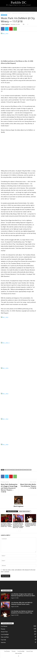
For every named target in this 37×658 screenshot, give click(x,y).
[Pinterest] (11, 29)
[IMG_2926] (18, 379)
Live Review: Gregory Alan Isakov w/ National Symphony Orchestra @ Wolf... (23, 594)
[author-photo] (18, 500)
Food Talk (3, 639)
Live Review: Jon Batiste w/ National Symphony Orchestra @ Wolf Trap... (22, 612)
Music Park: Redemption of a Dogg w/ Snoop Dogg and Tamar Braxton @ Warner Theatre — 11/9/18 (9, 488)
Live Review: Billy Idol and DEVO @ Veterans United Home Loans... (21, 603)
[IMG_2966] (18, 455)
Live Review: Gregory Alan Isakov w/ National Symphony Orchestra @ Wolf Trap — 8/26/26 (6, 525)
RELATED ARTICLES (12, 511)
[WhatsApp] (15, 29)
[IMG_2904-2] (18, 353)
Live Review (7, 13)
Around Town (4, 631)
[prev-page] (17, 530)
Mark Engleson (6, 24)
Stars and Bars (5, 637)
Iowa (23, 469)
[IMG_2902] (18, 328)
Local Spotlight (5, 634)
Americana (7, 469)
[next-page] (20, 530)
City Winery (14, 469)
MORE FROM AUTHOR (24, 511)
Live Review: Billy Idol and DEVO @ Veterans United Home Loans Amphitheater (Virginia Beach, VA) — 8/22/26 (18, 525)
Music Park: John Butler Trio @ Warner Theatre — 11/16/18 (28, 486)
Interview (3, 642)
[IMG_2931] (18, 44)
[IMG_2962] (18, 429)
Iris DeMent (28, 469)
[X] (7, 29)
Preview (3, 629)
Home (2, 13)
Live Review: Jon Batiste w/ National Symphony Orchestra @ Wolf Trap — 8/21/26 (30, 525)
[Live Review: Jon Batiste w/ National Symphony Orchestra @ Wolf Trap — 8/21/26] (30, 518)
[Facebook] (2, 29)
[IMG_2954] (18, 404)
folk (19, 469)
